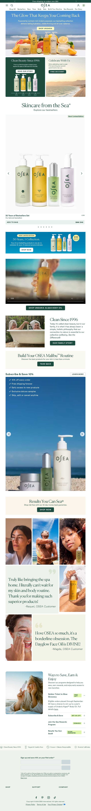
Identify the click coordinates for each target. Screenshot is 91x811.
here (56, 709)
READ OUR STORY (25, 71)
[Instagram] (48, 797)
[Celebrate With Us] (65, 77)
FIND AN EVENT (57, 72)
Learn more (78, 374)
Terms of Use (41, 804)
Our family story (63, 343)
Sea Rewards (68, 9)
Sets (44, 9)
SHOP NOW (26, 250)
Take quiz (45, 364)
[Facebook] (36, 797)
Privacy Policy (30, 804)
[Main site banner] (45, 242)
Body (39, 9)
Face (34, 9)
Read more (24, 778)
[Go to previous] (15, 1)
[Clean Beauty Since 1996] (25, 78)
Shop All (12, 9)
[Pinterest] (42, 797)
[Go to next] (76, 1)
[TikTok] (54, 797)
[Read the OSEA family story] (25, 331)
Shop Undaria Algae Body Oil (45, 308)
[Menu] (7, 5)
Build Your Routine (55, 9)
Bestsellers (22, 9)
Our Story (78, 9)
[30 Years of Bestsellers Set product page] (45, 164)
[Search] (12, 5)
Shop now (45, 510)
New (29, 9)
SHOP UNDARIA (45, 28)
